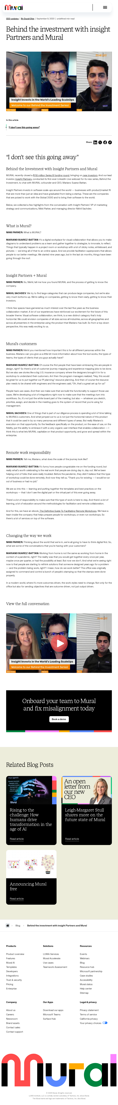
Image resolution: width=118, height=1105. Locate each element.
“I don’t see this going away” (24, 127)
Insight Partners (23, 179)
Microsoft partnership (91, 971)
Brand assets (13, 1023)
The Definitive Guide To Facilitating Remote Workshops (67, 511)
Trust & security (14, 980)
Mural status (86, 984)
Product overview (15, 954)
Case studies (86, 975)
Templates (11, 967)
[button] (105, 7)
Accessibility (86, 980)
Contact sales (13, 1027)
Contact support (14, 1031)
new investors (89, 175)
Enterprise (11, 988)
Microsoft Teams (51, 1014)
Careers (10, 1014)
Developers (12, 971)
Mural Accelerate (51, 958)
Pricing (9, 984)
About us (10, 1010)
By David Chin (27, 18)
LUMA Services (51, 954)
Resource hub (87, 967)
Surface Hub (49, 1018)
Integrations (12, 975)
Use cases (48, 962)
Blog (82, 962)
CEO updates (12, 18)
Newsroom (12, 1018)
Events (83, 954)
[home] (14, 7)
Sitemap (84, 993)
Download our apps (53, 1010)
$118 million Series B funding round (51, 175)
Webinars (84, 958)
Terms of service (88, 1014)
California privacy (89, 1018)
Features (10, 958)
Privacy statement (89, 1010)
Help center (86, 988)
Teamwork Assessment (55, 967)
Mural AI (10, 962)
